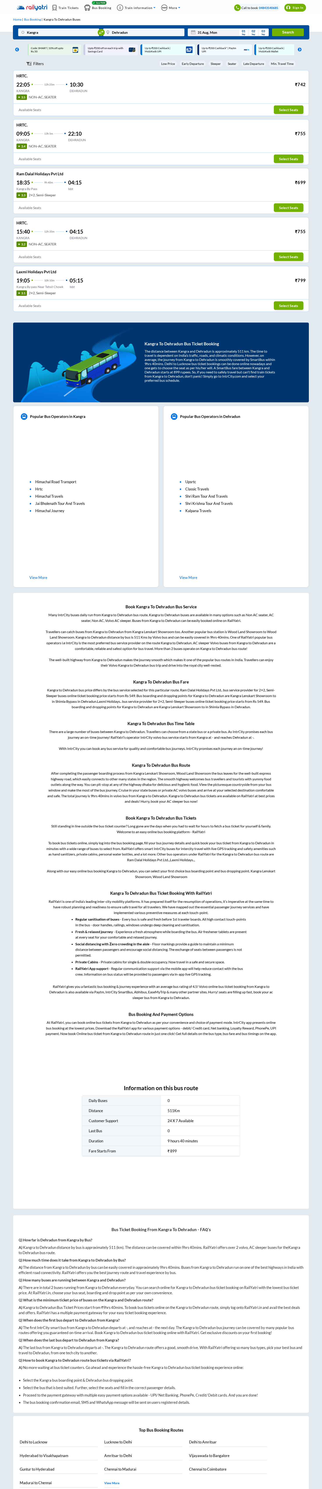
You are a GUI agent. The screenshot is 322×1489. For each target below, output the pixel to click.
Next (298, 50)
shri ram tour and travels (206, 496)
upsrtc (190, 481)
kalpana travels (198, 510)
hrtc (39, 489)
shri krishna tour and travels (209, 503)
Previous (16, 50)
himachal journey (49, 510)
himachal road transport (55, 481)
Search (288, 32)
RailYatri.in (42, 1292)
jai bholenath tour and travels (60, 503)
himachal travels (49, 496)
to (33, 1442)
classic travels (197, 489)
